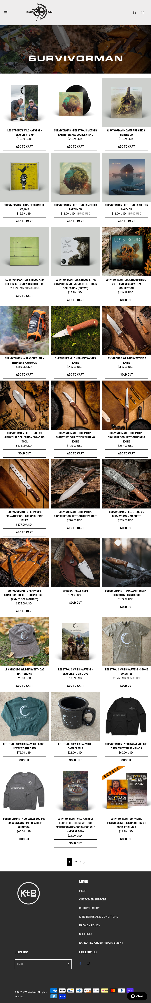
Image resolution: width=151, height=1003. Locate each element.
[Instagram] (88, 963)
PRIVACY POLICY (89, 925)
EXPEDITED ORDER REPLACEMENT (101, 942)
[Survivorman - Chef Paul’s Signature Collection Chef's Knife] (75, 483)
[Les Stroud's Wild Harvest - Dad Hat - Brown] (24, 641)
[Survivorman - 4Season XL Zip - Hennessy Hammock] (24, 330)
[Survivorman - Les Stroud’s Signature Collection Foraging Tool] (24, 405)
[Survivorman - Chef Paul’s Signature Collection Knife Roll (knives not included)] (24, 562)
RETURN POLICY (89, 908)
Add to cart (24, 146)
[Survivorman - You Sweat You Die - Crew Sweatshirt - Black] (126, 716)
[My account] (134, 12)
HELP (82, 891)
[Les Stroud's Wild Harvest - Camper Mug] (75, 716)
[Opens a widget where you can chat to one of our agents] (137, 996)
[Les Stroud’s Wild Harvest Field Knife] (126, 330)
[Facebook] (80, 963)
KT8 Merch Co (30, 992)
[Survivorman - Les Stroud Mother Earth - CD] (75, 177)
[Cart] (142, 12)
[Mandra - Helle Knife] (75, 562)
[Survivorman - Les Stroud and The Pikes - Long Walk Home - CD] (24, 251)
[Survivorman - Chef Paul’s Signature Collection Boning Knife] (126, 405)
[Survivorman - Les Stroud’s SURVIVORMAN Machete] (126, 483)
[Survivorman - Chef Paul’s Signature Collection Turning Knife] (75, 405)
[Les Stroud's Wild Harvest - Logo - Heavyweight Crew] (24, 716)
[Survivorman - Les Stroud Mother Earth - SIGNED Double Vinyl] (75, 102)
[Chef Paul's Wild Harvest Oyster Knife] (75, 330)
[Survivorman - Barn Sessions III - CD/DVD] (24, 177)
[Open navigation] (8, 12)
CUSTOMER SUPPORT (92, 899)
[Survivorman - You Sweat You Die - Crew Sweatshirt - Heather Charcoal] (24, 790)
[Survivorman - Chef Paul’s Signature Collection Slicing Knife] (24, 483)
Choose (24, 760)
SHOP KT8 (85, 934)
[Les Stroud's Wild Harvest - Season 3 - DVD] (24, 102)
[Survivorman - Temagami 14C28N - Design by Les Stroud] (126, 562)
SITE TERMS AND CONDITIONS (98, 916)
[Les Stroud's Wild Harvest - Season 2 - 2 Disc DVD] (75, 641)
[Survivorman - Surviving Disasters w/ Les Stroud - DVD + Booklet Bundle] (126, 790)
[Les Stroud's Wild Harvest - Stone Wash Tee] (126, 641)
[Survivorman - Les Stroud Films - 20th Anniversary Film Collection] (126, 251)
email (20, 964)
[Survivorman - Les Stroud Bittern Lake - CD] (126, 177)
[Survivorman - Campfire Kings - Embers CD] (126, 102)
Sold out (126, 300)
